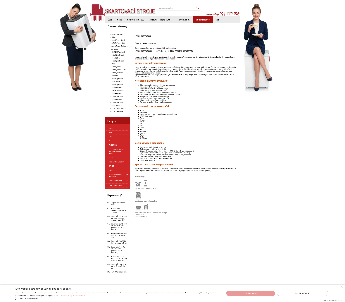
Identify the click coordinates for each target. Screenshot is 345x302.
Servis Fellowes (117, 34)
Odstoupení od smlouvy (117, 26)
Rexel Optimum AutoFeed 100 (117, 80)
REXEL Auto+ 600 (118, 43)
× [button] (342, 287)
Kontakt (219, 19)
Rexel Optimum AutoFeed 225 (117, 98)
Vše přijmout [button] (250, 293)
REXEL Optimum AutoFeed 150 (117, 92)
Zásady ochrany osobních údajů (72, 295)
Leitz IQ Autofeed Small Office (117, 56)
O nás (119, 19)
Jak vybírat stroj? (183, 19)
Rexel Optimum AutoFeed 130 (117, 86)
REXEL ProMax (117, 111)
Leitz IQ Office (116, 67)
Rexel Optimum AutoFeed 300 (117, 104)
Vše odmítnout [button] (302, 293)
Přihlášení (223, 2)
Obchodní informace (135, 19)
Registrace (234, 2)
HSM (113, 37)
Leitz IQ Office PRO (118, 70)
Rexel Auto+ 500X (118, 40)
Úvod (110, 19)
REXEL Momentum (118, 108)
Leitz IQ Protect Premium (117, 74)
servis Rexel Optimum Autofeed (119, 47)
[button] (117, 298)
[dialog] (172, 293)
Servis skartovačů (203, 19)
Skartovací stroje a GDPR (159, 19)
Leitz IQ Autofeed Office (117, 62)
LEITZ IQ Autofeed (118, 52)
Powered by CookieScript (333, 301)
